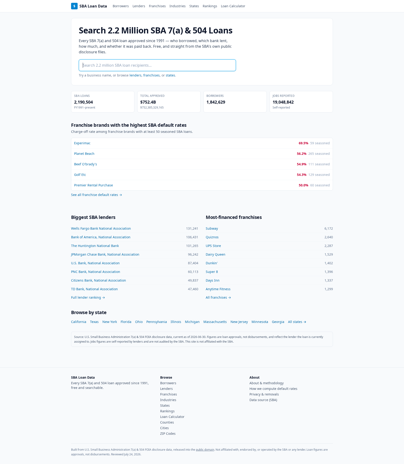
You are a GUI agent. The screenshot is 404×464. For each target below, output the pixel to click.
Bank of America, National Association (100, 237)
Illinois (176, 321)
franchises (151, 75)
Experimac (82, 143)
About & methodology (266, 383)
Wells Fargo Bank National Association (101, 228)
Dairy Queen (215, 254)
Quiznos (212, 237)
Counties (167, 422)
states (170, 75)
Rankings (210, 6)
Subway (212, 228)
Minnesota (260, 321)
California (78, 321)
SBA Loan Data (90, 6)
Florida (126, 321)
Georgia (278, 321)
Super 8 (212, 271)
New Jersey (239, 321)
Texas (94, 321)
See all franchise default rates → (96, 194)
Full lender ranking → (88, 297)
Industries (178, 6)
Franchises (157, 6)
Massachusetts (215, 321)
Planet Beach (84, 153)
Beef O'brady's (85, 164)
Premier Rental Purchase (93, 185)
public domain (205, 450)
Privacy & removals (264, 394)
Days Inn (213, 280)
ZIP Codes (168, 433)
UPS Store (213, 245)
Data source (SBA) (263, 400)
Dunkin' (212, 263)
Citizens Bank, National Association (98, 280)
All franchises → (218, 297)
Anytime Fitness (218, 289)
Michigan (192, 321)
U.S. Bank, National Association (95, 263)
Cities (164, 428)
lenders (135, 75)
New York (109, 321)
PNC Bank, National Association (95, 271)
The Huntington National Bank (95, 245)
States (194, 6)
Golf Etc (80, 174)
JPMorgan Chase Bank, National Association (105, 254)
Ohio (139, 321)
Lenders (139, 6)
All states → (297, 321)
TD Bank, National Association (94, 289)
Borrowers (121, 6)
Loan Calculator (233, 6)
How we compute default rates (273, 388)
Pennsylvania (156, 321)
